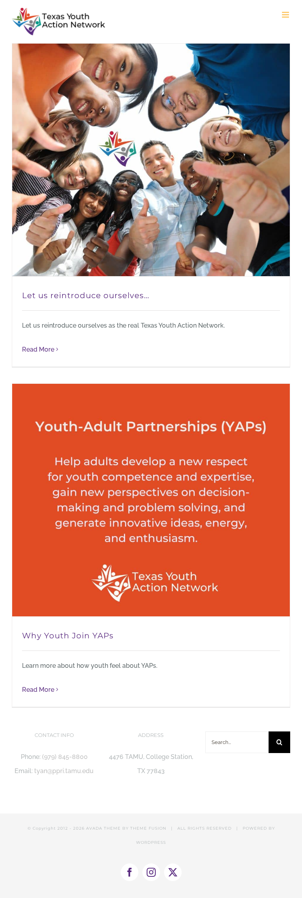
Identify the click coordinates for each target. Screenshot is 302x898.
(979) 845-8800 (65, 757)
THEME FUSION (148, 828)
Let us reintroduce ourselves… (85, 295)
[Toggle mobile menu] (286, 15)
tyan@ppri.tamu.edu (64, 771)
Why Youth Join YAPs (68, 635)
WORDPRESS (151, 842)
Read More (38, 349)
